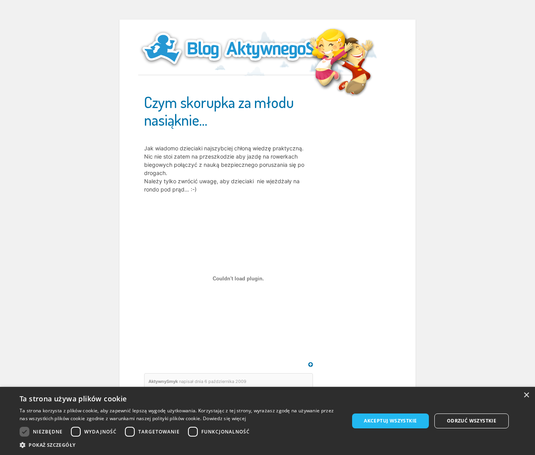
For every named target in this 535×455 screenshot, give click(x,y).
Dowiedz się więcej (224, 418)
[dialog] (267, 421)
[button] (179, 445)
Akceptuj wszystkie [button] (390, 420)
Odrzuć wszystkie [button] (471, 420)
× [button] (526, 395)
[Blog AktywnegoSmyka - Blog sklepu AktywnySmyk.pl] (248, 48)
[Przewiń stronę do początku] (310, 364)
